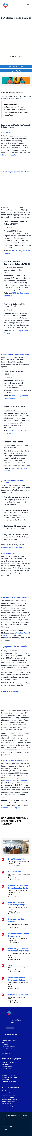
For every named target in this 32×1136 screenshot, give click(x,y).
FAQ (5, 1130)
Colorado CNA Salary (9, 808)
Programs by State (15, 66)
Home (5, 1119)
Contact (6, 1122)
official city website (8, 155)
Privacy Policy (8, 1126)
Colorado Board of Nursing (11, 547)
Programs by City (15, 71)
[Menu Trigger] (28, 3)
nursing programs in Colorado (17, 780)
